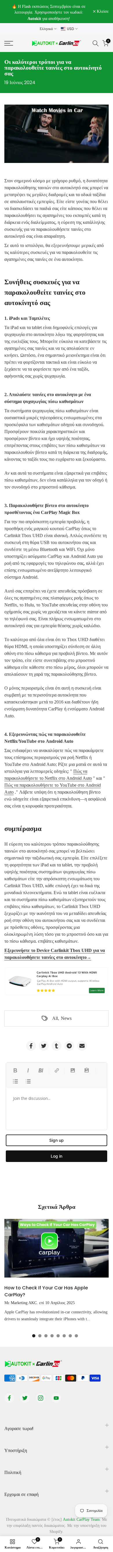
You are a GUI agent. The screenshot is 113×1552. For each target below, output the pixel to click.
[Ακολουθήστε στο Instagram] (40, 1398)
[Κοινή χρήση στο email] (82, 1046)
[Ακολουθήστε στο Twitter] (25, 1398)
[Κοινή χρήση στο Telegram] (69, 1046)
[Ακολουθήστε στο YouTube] (56, 1398)
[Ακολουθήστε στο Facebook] (9, 1398)
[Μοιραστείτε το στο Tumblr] (56, 1046)
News (66, 1018)
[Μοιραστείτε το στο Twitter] (44, 1046)
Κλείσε (102, 12)
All (55, 1018)
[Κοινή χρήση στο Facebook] (31, 1046)
